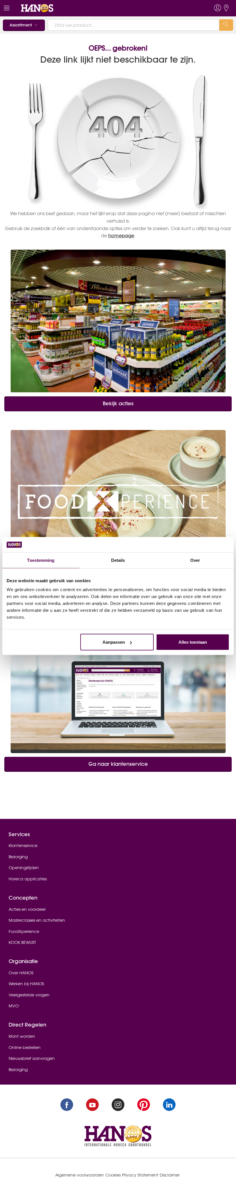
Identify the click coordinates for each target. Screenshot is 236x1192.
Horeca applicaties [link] (28, 879)
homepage (121, 235)
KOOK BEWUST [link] (22, 942)
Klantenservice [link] (23, 845)
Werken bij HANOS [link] (26, 984)
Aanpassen (113, 642)
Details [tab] (118, 560)
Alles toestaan (192, 642)
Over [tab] (195, 560)
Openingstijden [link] (24, 868)
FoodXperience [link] (24, 931)
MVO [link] (14, 1006)
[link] (37, 8)
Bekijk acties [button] (118, 403)
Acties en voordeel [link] (27, 909)
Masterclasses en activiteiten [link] (37, 920)
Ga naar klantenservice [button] (118, 763)
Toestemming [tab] (40, 560)
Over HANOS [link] (21, 973)
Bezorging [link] (18, 857)
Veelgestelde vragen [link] (29, 995)
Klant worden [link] (22, 1036)
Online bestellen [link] (25, 1047)
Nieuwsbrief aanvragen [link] (32, 1058)
